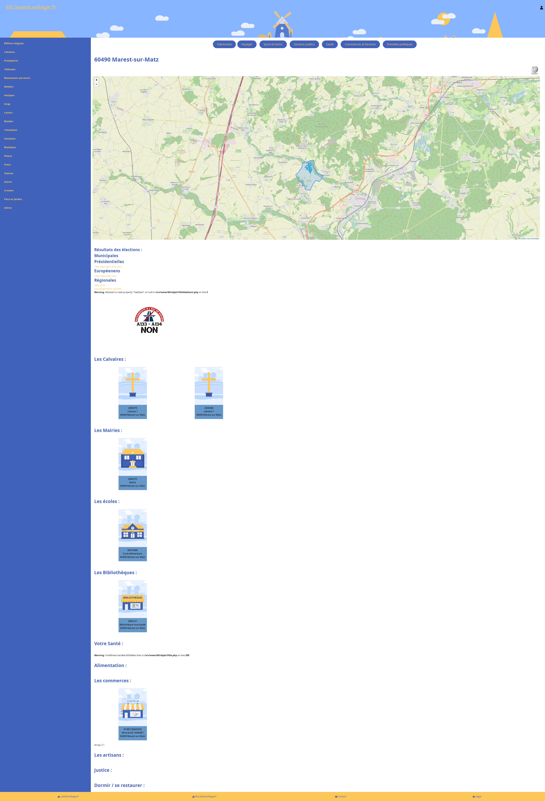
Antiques (9, 95)
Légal (478, 796)
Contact (341, 796)
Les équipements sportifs (107, 288)
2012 (113, 266)
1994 (97, 276)
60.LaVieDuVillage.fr (206, 796)
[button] (307, 168)
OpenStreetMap (533, 238)
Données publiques (399, 44)
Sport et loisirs (273, 44)
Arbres (8, 207)
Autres (8, 181)
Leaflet (523, 238)
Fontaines (9, 138)
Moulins (8, 121)
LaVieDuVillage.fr (69, 796)
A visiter (9, 190)
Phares (8, 156)
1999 (103, 276)
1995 (96, 266)
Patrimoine (224, 44)
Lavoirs (8, 112)
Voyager (247, 44)
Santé (330, 44)
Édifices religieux (14, 43)
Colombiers (10, 130)
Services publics (304, 44)
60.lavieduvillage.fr (31, 7)
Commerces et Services (360, 44)
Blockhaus (10, 147)
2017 (119, 266)
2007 (108, 266)
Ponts (7, 164)
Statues (8, 173)
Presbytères (11, 60)
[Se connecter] (541, 7)
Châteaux (9, 69)
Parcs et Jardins (13, 199)
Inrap (7, 104)
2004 (108, 276)
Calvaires (9, 52)
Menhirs (8, 86)
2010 (102, 285)
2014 (113, 276)
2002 (102, 266)
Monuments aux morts (17, 78)
